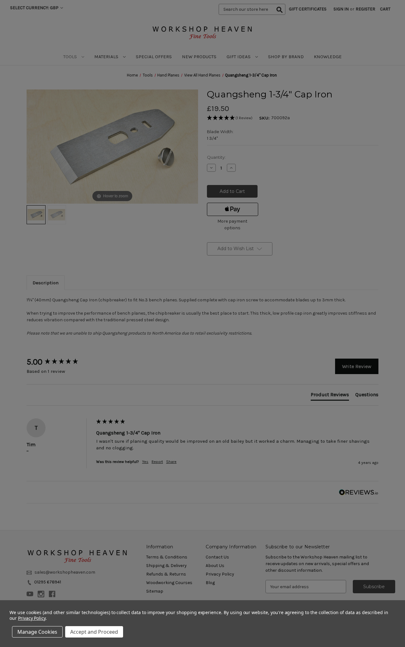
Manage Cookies (37, 631)
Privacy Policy (32, 618)
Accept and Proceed (94, 631)
